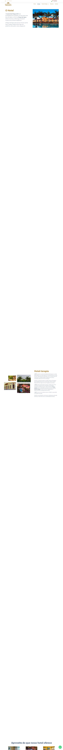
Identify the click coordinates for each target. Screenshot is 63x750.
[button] (60, 747)
